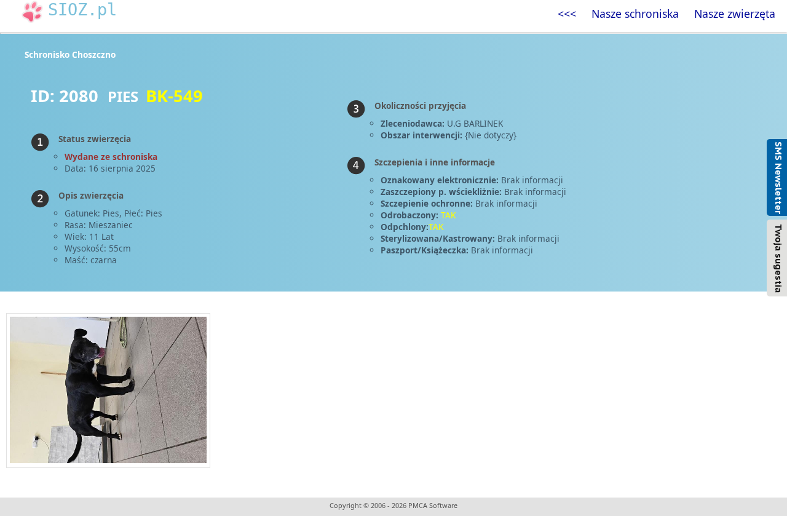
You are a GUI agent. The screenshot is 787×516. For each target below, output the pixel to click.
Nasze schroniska (635, 13)
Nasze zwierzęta (734, 13)
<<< (567, 13)
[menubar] (666, 13)
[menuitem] (566, 13)
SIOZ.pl (82, 9)
